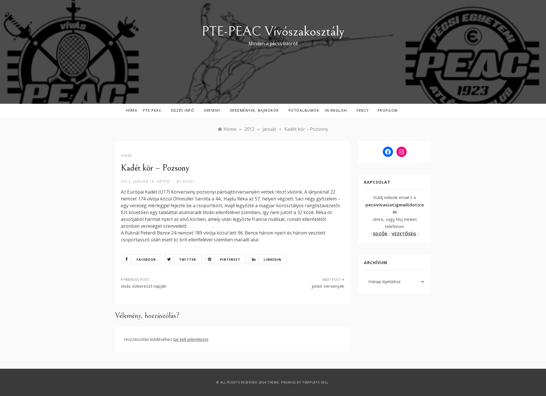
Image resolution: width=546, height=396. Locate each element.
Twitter (188, 259)
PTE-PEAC (152, 110)
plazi (189, 181)
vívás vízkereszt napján (143, 286)
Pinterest (230, 259)
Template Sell (315, 382)
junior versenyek (328, 286)
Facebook (146, 259)
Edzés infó (182, 110)
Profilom (388, 110)
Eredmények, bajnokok (254, 110)
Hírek (132, 110)
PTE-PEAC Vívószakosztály (273, 31)
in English (336, 110)
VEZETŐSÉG (404, 234)
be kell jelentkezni (190, 339)
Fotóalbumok (304, 110)
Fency (363, 110)
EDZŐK (380, 234)
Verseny (212, 110)
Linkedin (272, 259)
